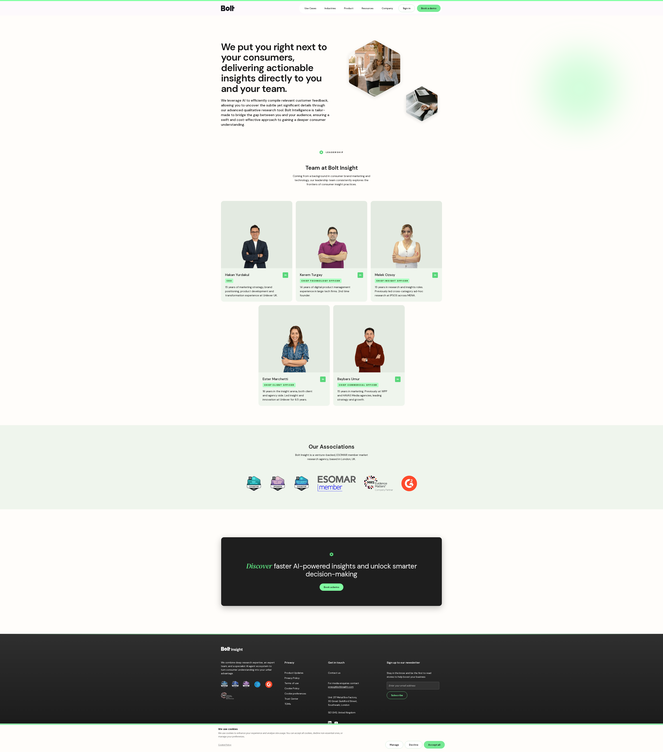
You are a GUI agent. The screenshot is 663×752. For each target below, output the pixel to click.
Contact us (334, 672)
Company (387, 8)
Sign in (407, 8)
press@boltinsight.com (340, 686)
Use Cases (310, 8)
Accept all (434, 744)
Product (348, 8)
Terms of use (292, 683)
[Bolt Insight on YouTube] (336, 723)
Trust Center (291, 698)
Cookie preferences (295, 693)
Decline (413, 744)
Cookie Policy (292, 688)
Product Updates (294, 672)
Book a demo (428, 8)
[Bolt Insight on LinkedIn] (330, 723)
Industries (330, 8)
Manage (394, 744)
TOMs (288, 703)
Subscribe (397, 695)
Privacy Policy (292, 678)
